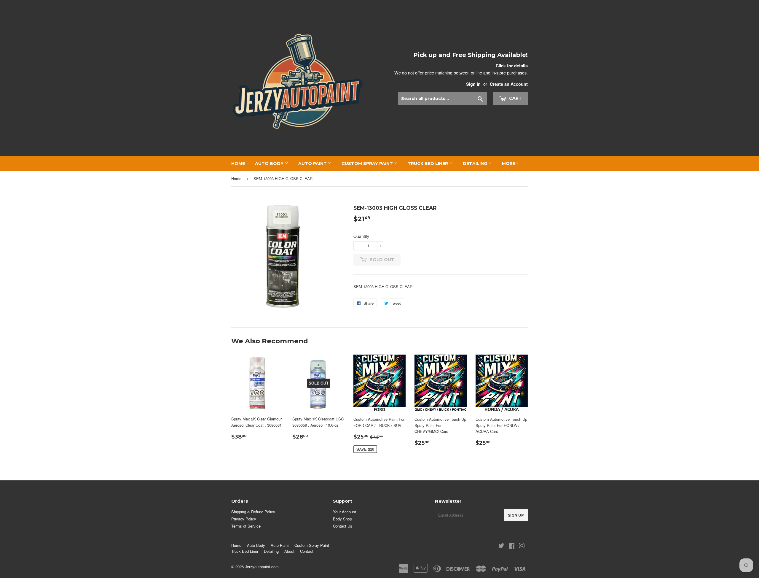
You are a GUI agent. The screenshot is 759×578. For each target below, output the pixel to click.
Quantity (361, 236)
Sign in (473, 84)
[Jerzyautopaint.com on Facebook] (511, 546)
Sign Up (516, 515)
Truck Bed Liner (428, 163)
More (508, 163)
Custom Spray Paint (368, 163)
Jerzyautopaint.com (262, 566)
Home (238, 163)
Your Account (344, 512)
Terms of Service (246, 526)
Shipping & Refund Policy (253, 512)
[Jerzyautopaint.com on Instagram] (522, 546)
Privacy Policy (243, 519)
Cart (515, 98)
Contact (306, 551)
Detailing (475, 163)
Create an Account (509, 84)
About (289, 551)
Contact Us (342, 526)
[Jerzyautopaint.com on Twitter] (501, 546)
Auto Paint (313, 163)
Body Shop (342, 519)
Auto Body (270, 163)
